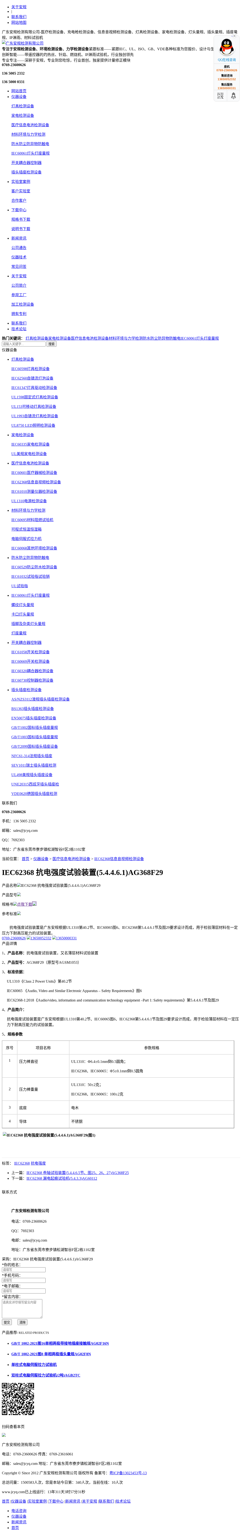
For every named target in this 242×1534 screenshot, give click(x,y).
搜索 (51, 344)
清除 (22, 1322)
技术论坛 (18, 329)
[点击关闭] (234, 35)
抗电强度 (38, 1163)
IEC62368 (22, 1163)
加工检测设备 (22, 304)
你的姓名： (12, 1265)
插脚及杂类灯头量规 (28, 624)
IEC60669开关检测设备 (30, 661)
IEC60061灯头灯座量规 (30, 153)
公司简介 (18, 285)
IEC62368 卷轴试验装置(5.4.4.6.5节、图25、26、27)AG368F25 (77, 1173)
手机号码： (12, 1275)
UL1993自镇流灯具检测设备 (34, 416)
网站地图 (18, 23)
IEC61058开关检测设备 (30, 652)
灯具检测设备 (22, 106)
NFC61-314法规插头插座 (31, 756)
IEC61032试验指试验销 (30, 577)
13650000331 (66, 938)
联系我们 (18, 17)
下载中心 (18, 210)
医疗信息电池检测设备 (30, 125)
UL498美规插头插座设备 (31, 775)
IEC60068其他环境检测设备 (34, 548)
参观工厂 (18, 295)
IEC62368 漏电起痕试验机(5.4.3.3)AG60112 (61, 1178)
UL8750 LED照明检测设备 (33, 425)
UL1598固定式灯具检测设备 (34, 397)
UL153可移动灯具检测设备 (33, 407)
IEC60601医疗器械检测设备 (34, 473)
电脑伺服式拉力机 (26, 539)
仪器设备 (18, 97)
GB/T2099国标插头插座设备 (34, 746)
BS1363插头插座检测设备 (32, 709)
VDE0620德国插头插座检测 (34, 794)
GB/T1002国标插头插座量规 (34, 728)
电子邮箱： (12, 1286)
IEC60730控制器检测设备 (32, 680)
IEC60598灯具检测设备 (30, 369)
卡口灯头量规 (22, 614)
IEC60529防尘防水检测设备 (34, 567)
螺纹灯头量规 (22, 605)
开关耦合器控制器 (26, 163)
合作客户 (18, 201)
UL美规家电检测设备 (29, 454)
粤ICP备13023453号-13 (128, 1473)
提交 (7, 1322)
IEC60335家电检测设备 (30, 444)
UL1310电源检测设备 (29, 501)
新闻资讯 (18, 238)
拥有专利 (18, 314)
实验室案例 (20, 182)
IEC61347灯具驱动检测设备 (34, 388)
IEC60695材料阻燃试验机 (32, 520)
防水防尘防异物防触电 (30, 144)
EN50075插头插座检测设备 (33, 718)
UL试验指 (19, 586)
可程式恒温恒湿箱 (26, 529)
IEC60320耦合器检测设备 (32, 671)
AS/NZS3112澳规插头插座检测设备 (40, 699)
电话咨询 (18, 1511)
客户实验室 (20, 191)
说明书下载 (20, 229)
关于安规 (18, 7)
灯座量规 (18, 633)
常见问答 (18, 267)
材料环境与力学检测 (28, 134)
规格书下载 (20, 219)
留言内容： (12, 1297)
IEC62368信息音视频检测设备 (36, 482)
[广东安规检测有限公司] (22, 43)
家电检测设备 (22, 116)
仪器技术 (18, 257)
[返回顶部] (234, 95)
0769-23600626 (14, 938)
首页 (25, 859)
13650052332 (40, 938)
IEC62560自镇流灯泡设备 (32, 378)
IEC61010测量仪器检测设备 (34, 492)
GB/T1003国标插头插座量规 (34, 737)
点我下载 (24, 904)
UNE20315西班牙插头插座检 (35, 784)
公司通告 (18, 248)
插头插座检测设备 (26, 172)
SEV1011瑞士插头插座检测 (33, 765)
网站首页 (18, 91)
